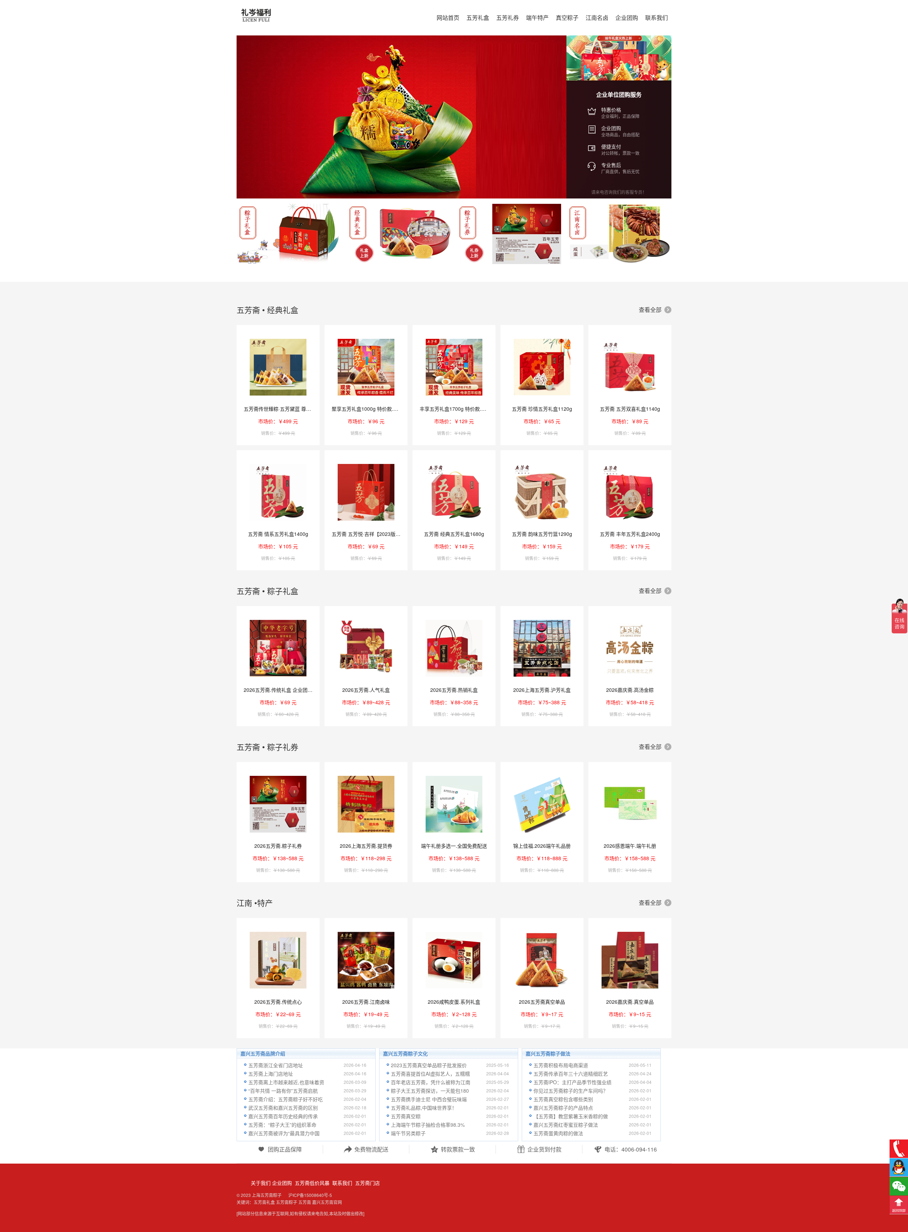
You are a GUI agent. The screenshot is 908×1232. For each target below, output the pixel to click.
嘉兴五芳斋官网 (327, 1202)
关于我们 (261, 1182)
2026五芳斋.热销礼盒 (454, 689)
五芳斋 (304, 1202)
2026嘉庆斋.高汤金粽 (630, 689)
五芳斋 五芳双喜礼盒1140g (630, 408)
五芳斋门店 (367, 1182)
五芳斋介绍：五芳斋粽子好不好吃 (285, 1099)
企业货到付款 (539, 1149)
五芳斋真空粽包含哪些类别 (563, 1099)
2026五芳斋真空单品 (542, 1001)
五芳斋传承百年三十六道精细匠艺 (570, 1073)
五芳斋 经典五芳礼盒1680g (454, 533)
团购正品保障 (279, 1149)
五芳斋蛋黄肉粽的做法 (558, 1133)
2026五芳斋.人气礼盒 (366, 689)
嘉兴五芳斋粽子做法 (548, 1053)
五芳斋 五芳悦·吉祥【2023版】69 (369, 533)
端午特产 (537, 17)
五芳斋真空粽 (406, 1116)
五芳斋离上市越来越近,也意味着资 (286, 1082)
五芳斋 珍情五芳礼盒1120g (542, 408)
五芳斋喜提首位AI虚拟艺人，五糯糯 (430, 1073)
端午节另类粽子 (408, 1133)
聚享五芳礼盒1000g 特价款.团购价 (370, 408)
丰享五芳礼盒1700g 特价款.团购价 (458, 408)
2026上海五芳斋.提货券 (366, 845)
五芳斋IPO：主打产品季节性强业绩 (572, 1082)
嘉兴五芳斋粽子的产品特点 (563, 1107)
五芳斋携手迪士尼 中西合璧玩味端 (429, 1099)
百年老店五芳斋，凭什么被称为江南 (430, 1082)
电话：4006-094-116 (625, 1149)
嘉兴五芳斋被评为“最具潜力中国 (284, 1133)
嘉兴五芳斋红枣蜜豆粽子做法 (565, 1124)
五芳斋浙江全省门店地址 (275, 1065)
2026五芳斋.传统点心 (278, 1001)
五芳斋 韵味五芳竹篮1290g (542, 533)
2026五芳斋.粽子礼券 (278, 845)
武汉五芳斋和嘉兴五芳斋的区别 (283, 1107)
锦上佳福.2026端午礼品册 (542, 845)
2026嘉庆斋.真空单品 (630, 1001)
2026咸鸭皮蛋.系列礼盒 (454, 1001)
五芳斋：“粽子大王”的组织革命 (282, 1124)
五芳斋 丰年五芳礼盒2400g (630, 533)
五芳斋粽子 (286, 1202)
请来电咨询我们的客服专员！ (619, 192)
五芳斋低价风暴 (311, 1182)
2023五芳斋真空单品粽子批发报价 (429, 1065)
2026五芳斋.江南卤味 (366, 1001)
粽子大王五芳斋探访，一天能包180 (430, 1090)
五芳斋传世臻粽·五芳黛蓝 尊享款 (280, 408)
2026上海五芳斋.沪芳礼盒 (542, 689)
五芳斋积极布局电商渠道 (560, 1065)
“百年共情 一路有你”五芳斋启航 (283, 1090)
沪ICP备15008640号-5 (310, 1195)
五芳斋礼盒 (264, 1202)
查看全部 (654, 310)
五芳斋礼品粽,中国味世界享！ (424, 1107)
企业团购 (282, 1182)
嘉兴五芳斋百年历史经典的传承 (283, 1116)
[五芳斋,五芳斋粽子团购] (288, 18)
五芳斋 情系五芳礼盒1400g (278, 533)
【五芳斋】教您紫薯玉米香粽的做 (570, 1116)
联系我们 (341, 1182)
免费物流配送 (366, 1149)
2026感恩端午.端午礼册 (630, 845)
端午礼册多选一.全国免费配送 (454, 845)
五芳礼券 (507, 17)
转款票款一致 (452, 1149)
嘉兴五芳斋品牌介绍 (262, 1053)
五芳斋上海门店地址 (270, 1073)
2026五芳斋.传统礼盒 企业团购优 (280, 689)
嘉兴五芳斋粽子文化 (405, 1053)
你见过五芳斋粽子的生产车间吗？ (570, 1090)
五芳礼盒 (477, 17)
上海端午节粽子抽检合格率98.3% (428, 1124)
